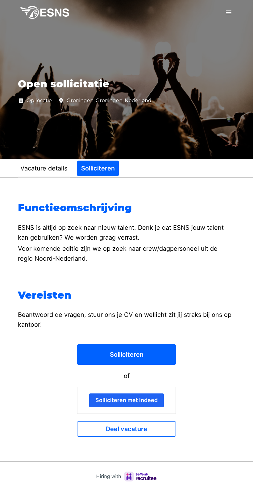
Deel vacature (126, 429)
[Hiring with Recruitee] (126, 476)
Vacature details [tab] (43, 168)
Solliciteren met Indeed (126, 400)
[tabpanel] (126, 319)
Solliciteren (126, 354)
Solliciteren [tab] (98, 168)
